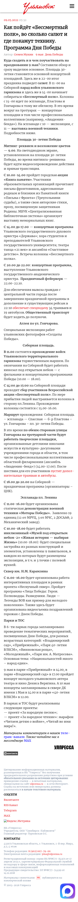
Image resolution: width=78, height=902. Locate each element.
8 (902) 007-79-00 (39, 851)
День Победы (54, 54)
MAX (27, 740)
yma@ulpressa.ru (52, 854)
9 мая (39, 54)
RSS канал (11, 805)
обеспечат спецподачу (30, 308)
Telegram (10, 810)
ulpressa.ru (36, 783)
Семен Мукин (23, 54)
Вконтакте (11, 800)
